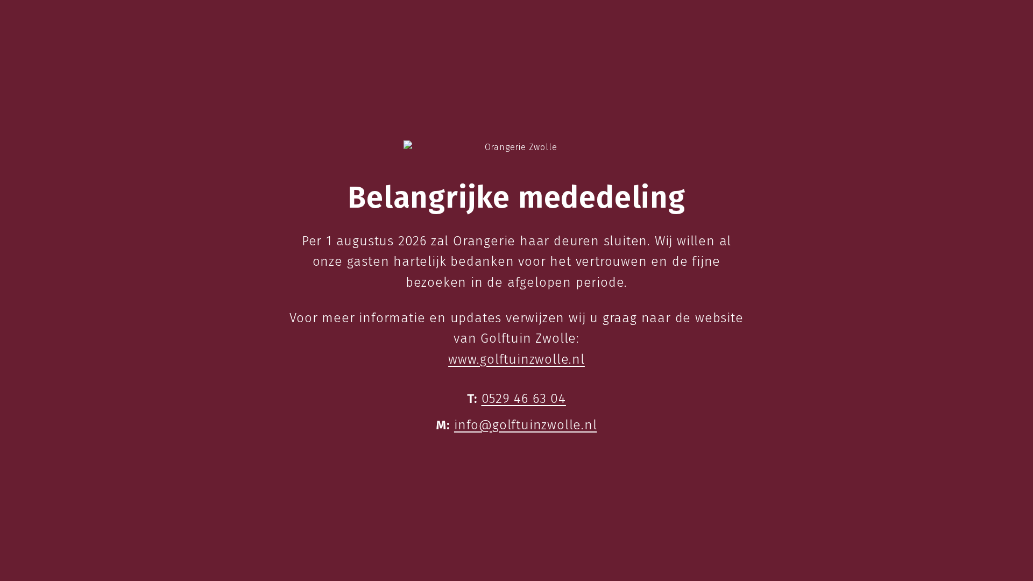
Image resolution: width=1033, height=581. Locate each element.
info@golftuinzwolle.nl (525, 425)
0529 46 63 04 (524, 398)
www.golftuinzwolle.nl (516, 359)
